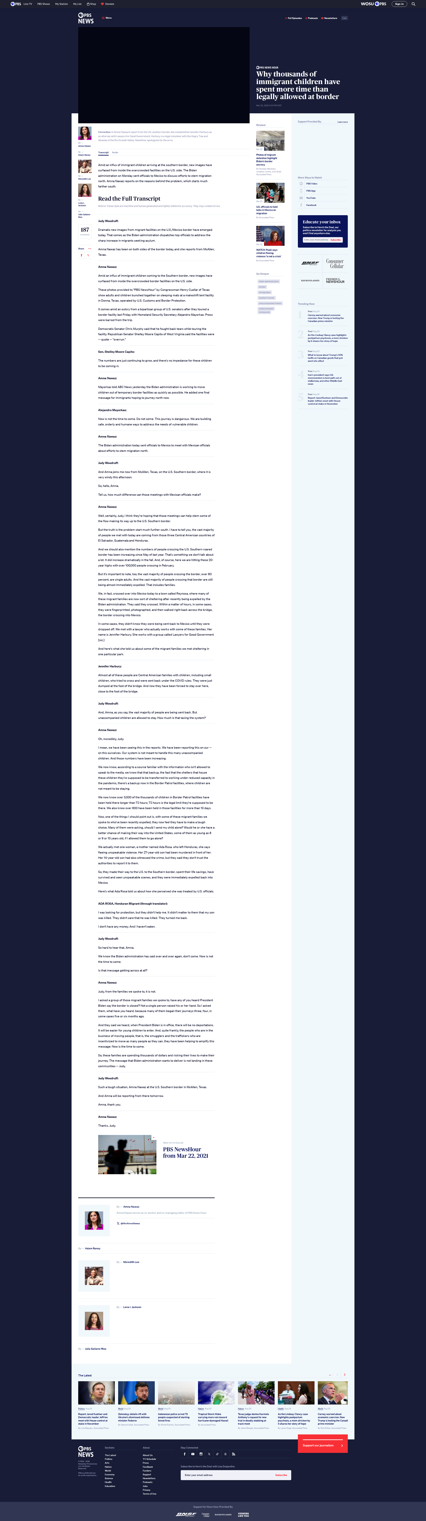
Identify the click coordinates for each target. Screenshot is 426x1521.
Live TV (28, 3)
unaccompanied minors (270, 303)
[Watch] (127, 1154)
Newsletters (330, 18)
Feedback (148, 1466)
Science (109, 1478)
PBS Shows (43, 3)
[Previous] (337, 1374)
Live (344, 18)
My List (77, 3)
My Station (61, 3)
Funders (147, 1470)
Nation (201, 1408)
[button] (373, 4)
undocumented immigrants (266, 310)
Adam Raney (84, 155)
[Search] (413, 4)
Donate (109, 3)
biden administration (269, 281)
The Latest (85, 1375)
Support (147, 1474)
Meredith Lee (84, 178)
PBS (16, 4)
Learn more (343, 121)
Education (110, 1486)
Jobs (145, 1486)
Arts (107, 1462)
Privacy (146, 1489)
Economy (109, 1474)
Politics (81, 1408)
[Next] (344, 1374)
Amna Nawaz (84, 146)
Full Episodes (295, 18)
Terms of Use (149, 1493)
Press (146, 1462)
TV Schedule (149, 1459)
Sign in (399, 3)
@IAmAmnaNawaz (130, 1223)
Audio (115, 152)
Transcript (103, 152)
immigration (264, 292)
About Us (148, 1455)
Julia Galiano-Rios (84, 216)
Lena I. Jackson (82, 204)
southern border (266, 297)
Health (281, 1408)
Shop (93, 3)
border (262, 286)
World (120, 1408)
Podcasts (313, 18)
